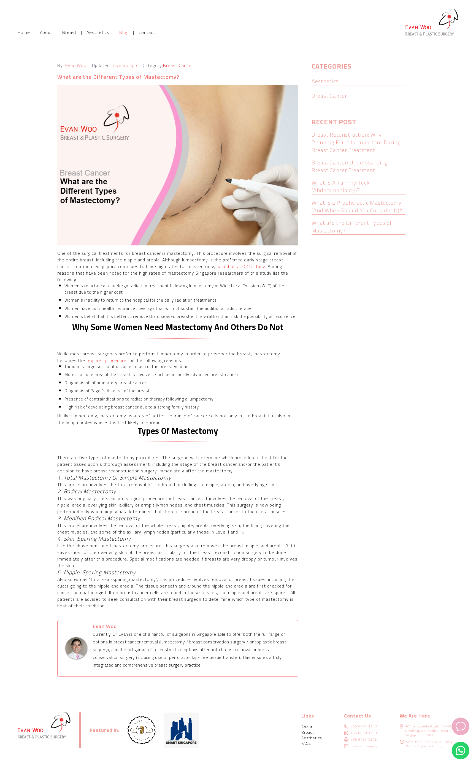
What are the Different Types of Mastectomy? (352, 227)
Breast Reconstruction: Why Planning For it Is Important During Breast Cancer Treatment (356, 142)
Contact (147, 32)
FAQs (306, 743)
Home (24, 32)
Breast (69, 32)
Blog (124, 32)
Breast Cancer (178, 65)
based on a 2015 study (241, 266)
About (46, 32)
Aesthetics (97, 32)
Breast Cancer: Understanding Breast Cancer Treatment (350, 166)
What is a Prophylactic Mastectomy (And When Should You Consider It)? (357, 206)
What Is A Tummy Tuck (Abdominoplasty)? (341, 186)
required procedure (106, 360)
